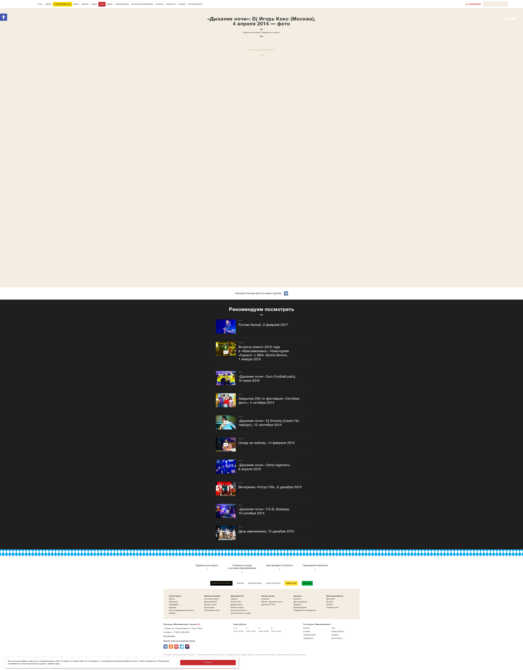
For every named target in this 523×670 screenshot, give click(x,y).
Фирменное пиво (212, 610)
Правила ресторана (206, 565)
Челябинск (308, 638)
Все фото (510, 18)
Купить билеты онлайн (241, 613)
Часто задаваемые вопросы (181, 610)
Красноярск (337, 638)
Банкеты (160, 4)
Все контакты (169, 636)
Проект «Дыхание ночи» (272, 602)
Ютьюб (329, 604)
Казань (306, 628)
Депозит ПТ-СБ (268, 604)
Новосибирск (337, 632)
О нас (39, 4)
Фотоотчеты (236, 602)
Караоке (240, 583)
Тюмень (335, 635)
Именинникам (122, 4)
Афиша (48, 4)
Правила (297, 604)
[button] (3, 17)
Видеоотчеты (236, 604)
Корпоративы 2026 (62, 4)
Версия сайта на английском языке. (179, 641)
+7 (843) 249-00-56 (181, 632)
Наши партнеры (273, 583)
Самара (306, 632)
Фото (102, 4)
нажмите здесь (54, 664)
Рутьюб (329, 602)
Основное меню (211, 599)
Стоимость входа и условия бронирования (242, 567)
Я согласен (208, 662)
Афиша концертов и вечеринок (292, 655)
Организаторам (195, 4)
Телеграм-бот (332, 607)
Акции (94, 4)
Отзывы (182, 4)
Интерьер (173, 602)
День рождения (300, 602)
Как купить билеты (239, 610)
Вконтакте (330, 599)
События (265, 599)
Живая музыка (255, 583)
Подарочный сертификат (305, 610)
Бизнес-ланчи (210, 604)
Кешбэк (85, 4)
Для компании (210, 602)
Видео (110, 4)
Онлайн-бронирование (142, 4)
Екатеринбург (309, 635)
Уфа (333, 628)
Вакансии (171, 4)
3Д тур (172, 599)
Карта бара (209, 607)
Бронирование (300, 607)
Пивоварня (174, 604)
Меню (76, 4)
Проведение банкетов (315, 565)
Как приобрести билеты (279, 565)
